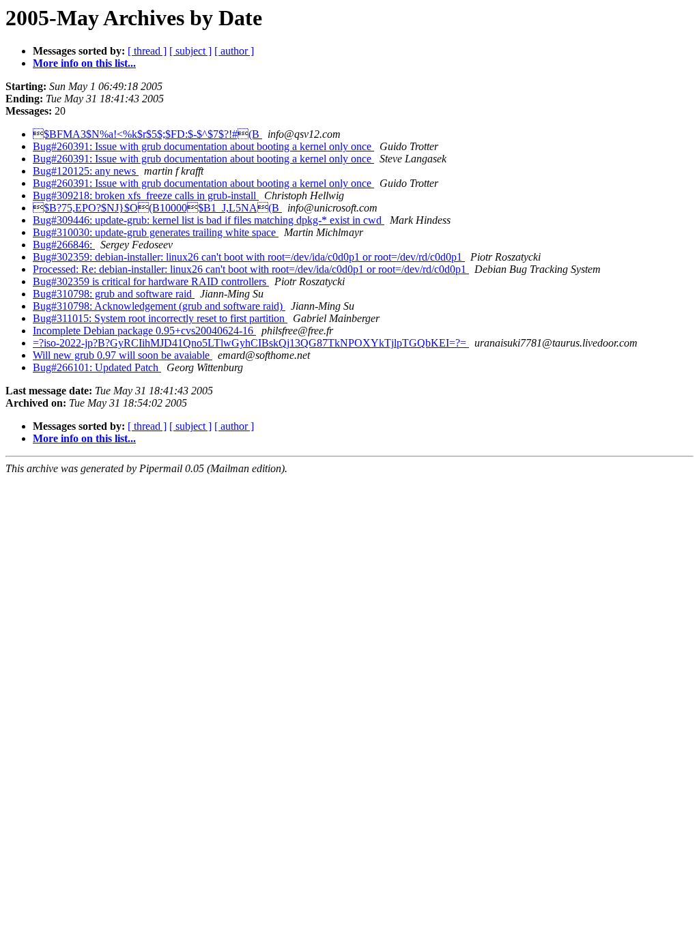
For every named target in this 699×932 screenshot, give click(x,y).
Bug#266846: (64, 244)
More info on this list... (84, 63)
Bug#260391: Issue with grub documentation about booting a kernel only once (203, 146)
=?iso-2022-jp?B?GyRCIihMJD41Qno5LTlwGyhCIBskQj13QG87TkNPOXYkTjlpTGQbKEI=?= (251, 343)
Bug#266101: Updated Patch (97, 367)
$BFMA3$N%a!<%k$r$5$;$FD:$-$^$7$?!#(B (147, 134)
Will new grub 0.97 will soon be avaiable (122, 355)
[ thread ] (147, 51)
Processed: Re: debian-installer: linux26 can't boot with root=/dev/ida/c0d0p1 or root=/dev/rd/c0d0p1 (251, 269)
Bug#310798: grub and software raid (114, 294)
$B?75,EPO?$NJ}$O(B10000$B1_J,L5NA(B (157, 208)
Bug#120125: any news (86, 171)
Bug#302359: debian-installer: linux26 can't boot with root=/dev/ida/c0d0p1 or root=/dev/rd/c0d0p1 (249, 257)
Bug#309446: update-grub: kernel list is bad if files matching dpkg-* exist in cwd (208, 220)
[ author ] (234, 51)
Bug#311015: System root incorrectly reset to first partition (160, 318)
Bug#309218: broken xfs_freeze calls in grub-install (146, 195)
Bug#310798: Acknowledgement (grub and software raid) (159, 306)
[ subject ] (190, 51)
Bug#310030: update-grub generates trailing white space (156, 232)
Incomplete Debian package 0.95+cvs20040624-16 (144, 330)
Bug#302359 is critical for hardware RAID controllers (151, 281)
